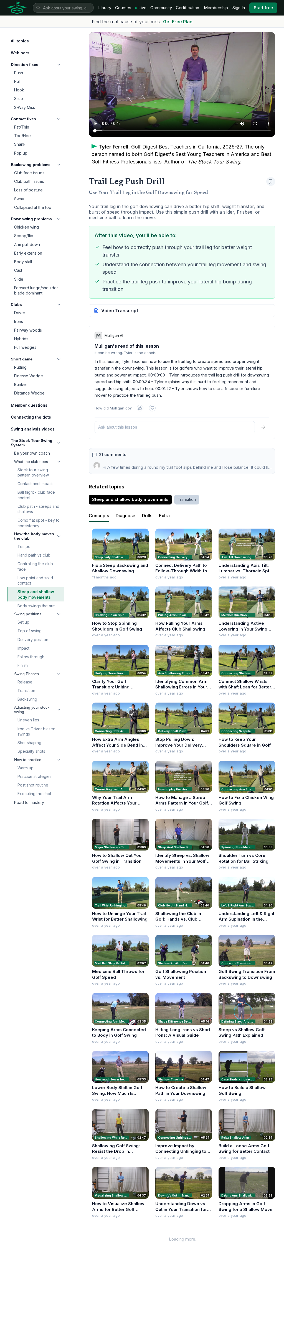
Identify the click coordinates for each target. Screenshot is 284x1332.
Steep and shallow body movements (35, 594)
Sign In (238, 7)
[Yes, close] (140, 408)
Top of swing (29, 630)
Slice (18, 98)
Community (161, 7)
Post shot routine (32, 785)
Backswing (27, 699)
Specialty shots (31, 751)
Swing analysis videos (33, 429)
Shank (20, 144)
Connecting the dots (31, 417)
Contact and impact (35, 483)
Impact (23, 648)
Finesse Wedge (28, 375)
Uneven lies (28, 720)
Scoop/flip (23, 235)
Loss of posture (28, 190)
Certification (187, 7)
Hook (19, 90)
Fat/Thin (21, 127)
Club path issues (29, 181)
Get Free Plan (177, 21)
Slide (18, 279)
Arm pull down (27, 244)
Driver (19, 312)
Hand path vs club (33, 555)
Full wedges (25, 347)
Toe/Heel (23, 135)
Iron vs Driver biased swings (36, 731)
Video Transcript (119, 310)
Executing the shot (34, 793)
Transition (26, 690)
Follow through (30, 656)
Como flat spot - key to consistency (38, 523)
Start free (263, 7)
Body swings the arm (36, 605)
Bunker (20, 384)
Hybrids (21, 338)
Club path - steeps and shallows (38, 509)
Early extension (28, 253)
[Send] (263, 427)
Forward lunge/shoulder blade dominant (36, 290)
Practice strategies (34, 776)
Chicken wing (26, 227)
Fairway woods (28, 330)
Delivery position (32, 639)
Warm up (25, 767)
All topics (20, 41)
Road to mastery (29, 802)
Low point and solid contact (35, 580)
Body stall (23, 261)
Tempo (24, 546)
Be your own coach (32, 453)
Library (104, 7)
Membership (216, 7)
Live (142, 7)
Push (18, 72)
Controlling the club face (35, 566)
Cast (18, 270)
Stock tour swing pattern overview (33, 472)
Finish (22, 665)
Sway (19, 198)
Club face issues (29, 172)
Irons (18, 321)
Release (24, 682)
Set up (23, 622)
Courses (123, 7)
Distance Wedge (29, 393)
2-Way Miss (24, 107)
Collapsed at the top (32, 207)
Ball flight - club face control (36, 495)
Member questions (29, 405)
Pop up (20, 153)
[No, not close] (152, 408)
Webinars (20, 52)
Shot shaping (29, 742)
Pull (17, 81)
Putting (20, 367)
